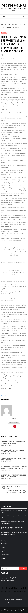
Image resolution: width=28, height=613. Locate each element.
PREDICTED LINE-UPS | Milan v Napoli (13, 487)
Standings (3, 541)
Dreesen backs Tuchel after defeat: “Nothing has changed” (13, 491)
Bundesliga (4, 32)
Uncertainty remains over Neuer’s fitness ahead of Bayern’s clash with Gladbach (13, 475)
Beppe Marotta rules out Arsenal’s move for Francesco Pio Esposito (12, 528)
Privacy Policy (19, 599)
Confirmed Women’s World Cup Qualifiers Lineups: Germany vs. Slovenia (13, 459)
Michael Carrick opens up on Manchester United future (13, 511)
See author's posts (14, 422)
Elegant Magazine (15, 610)
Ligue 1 (3, 551)
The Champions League (14, 5)
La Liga (3, 547)
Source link (4, 396)
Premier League (5, 555)
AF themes (23, 610)
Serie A (3, 558)
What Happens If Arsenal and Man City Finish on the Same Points (13, 522)
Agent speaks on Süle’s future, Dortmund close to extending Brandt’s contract (13, 442)
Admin (4, 58)
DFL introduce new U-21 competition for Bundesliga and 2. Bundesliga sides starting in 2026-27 (14, 467)
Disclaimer (11, 599)
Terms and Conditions (13, 603)
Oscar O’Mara (8, 389)
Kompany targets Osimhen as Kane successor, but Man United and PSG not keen (14, 533)
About (6, 599)
